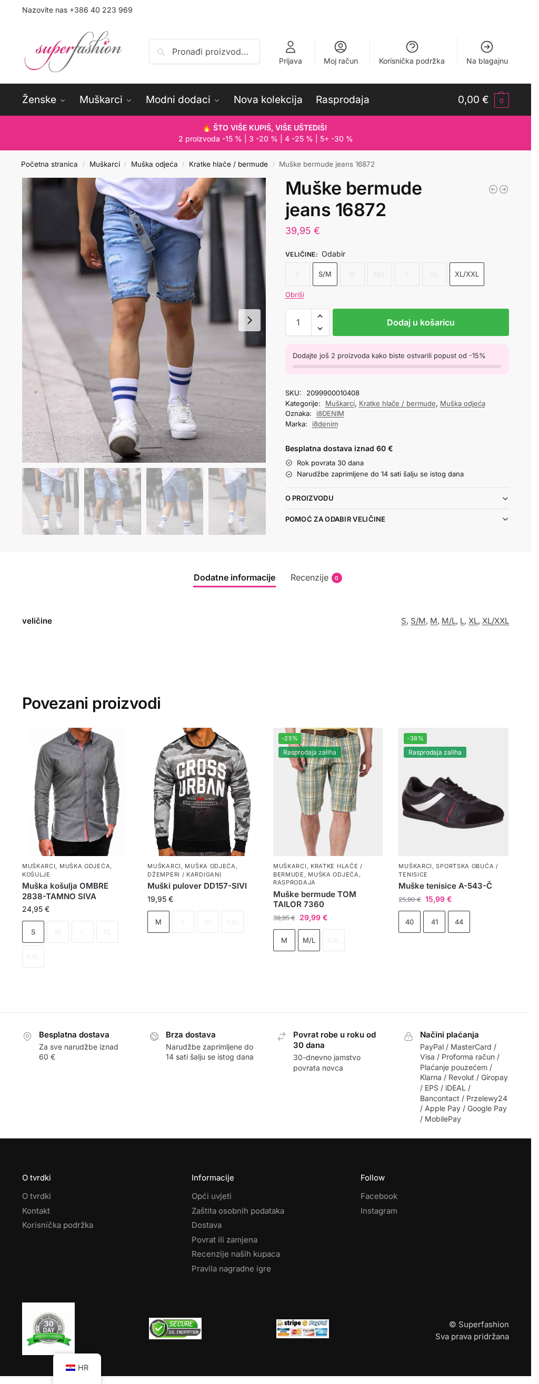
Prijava (290, 60)
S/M (325, 274)
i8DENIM (330, 413)
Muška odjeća (154, 164)
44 (459, 922)
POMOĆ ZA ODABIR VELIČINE (335, 519)
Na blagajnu (487, 60)
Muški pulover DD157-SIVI (197, 886)
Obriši (294, 294)
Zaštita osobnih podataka (238, 1210)
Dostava (207, 1225)
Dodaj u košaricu (421, 322)
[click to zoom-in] (144, 320)
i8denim (325, 424)
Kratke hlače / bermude (228, 164)
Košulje (36, 874)
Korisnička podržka (412, 60)
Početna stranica (49, 164)
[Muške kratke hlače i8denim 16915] (493, 189)
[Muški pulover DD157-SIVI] (202, 792)
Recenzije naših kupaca (236, 1254)
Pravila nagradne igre (231, 1268)
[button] (483, 100)
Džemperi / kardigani (184, 874)
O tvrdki (36, 1196)
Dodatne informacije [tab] (234, 577)
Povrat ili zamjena (224, 1239)
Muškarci (104, 164)
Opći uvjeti (212, 1196)
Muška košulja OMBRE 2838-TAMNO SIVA (65, 891)
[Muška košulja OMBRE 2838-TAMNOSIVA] (77, 792)
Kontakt (36, 1210)
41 (434, 922)
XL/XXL (467, 274)
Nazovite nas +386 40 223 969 (77, 9)
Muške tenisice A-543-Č (445, 886)
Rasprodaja (294, 882)
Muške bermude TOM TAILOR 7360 (314, 899)
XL (473, 621)
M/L (449, 621)
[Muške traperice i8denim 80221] (503, 189)
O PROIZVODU (309, 498)
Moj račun (341, 60)
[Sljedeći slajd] (249, 320)
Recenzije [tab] (315, 577)
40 (409, 922)
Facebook (379, 1196)
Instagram (379, 1210)
